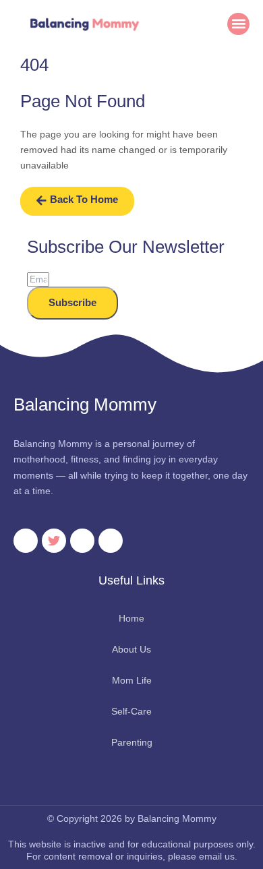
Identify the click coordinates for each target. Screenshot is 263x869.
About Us (131, 649)
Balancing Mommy (84, 404)
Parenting (131, 742)
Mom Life (132, 680)
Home (131, 618)
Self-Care (131, 711)
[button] (238, 24)
